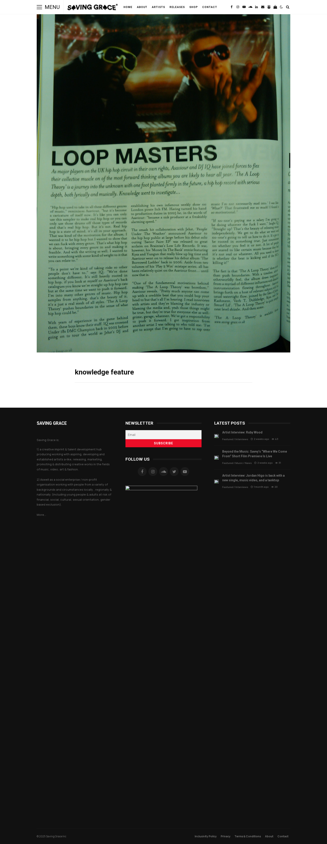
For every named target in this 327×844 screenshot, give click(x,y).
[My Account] (269, 7)
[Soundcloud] (163, 471)
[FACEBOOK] (231, 7)
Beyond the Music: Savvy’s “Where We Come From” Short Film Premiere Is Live (216, 457)
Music (239, 463)
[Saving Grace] (92, 8)
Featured (227, 439)
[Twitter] (174, 471)
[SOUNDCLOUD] (250, 7)
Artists (158, 7)
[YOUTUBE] (244, 7)
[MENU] (39, 7)
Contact (209, 7)
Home (127, 7)
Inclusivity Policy (206, 836)
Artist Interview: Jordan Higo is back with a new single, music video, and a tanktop (216, 482)
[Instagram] (152, 471)
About (142, 7)
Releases (177, 7)
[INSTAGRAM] (237, 7)
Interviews (241, 439)
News (248, 463)
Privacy (225, 836)
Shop (193, 7)
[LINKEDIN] (256, 7)
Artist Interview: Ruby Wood (216, 436)
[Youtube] (184, 471)
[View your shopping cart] (275, 7)
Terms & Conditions (247, 836)
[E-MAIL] (262, 7)
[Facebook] (142, 471)
